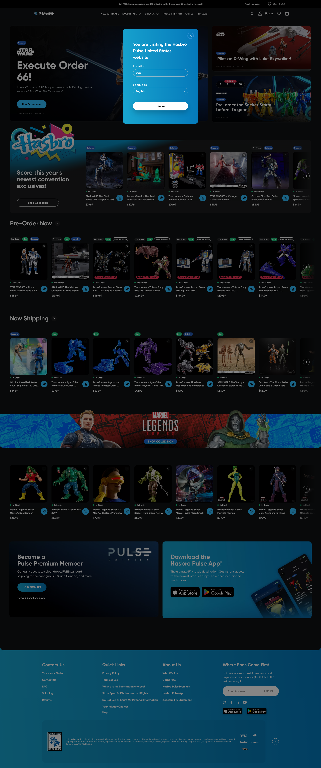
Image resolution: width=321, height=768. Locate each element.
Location (139, 66)
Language (140, 84)
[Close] (190, 35)
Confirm (160, 106)
